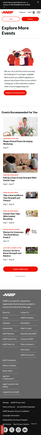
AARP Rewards (8, 334)
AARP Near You (9, 344)
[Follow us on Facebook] (5, 429)
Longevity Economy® (11, 392)
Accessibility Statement (26, 407)
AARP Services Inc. (28, 355)
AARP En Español (27, 318)
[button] (38, 12)
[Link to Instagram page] (18, 429)
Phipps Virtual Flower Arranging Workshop (18, 142)
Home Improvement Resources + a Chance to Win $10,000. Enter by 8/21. (16, 3)
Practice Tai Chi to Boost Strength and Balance (12, 253)
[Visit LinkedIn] (25, 429)
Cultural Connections (12, 248)
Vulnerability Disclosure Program (15, 420)
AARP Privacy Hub (18, 402)
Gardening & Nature (10, 138)
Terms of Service (9, 407)
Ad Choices (7, 424)
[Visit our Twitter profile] (11, 429)
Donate (5, 318)
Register (22, 12)
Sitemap (6, 402)
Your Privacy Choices (21, 424)
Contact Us (25, 312)
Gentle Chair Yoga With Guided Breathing (11, 216)
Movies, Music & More (11, 229)
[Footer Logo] (20, 294)
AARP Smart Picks (10, 339)
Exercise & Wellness (10, 175)
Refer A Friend (26, 328)
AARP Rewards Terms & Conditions (16, 411)
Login (30, 12)
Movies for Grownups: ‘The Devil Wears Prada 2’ (13, 235)
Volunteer (6, 323)
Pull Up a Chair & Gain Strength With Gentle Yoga (20, 179)
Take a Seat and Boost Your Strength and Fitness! (13, 198)
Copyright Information (11, 415)
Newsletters (25, 323)
